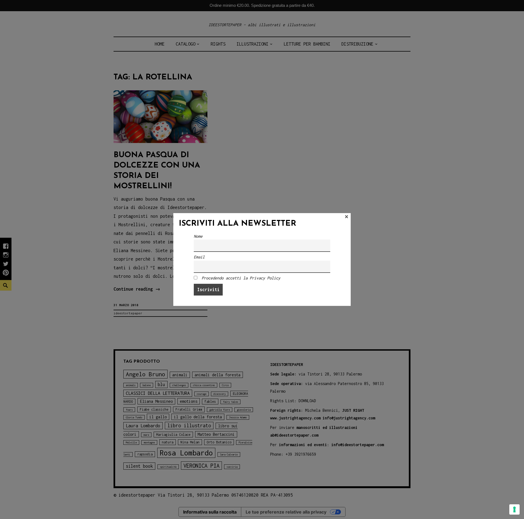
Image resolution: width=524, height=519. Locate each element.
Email (199, 257)
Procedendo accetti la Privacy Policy (241, 278)
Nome (198, 236)
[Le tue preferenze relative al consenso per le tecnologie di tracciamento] (514, 509)
